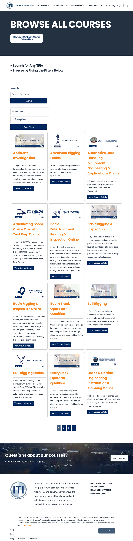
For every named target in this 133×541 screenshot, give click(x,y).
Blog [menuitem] (12, 538)
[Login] (120, 5)
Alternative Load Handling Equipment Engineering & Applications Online (103, 163)
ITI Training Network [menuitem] (101, 483)
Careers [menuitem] (21, 538)
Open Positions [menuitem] (98, 493)
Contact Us (119, 458)
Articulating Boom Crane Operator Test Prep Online (28, 229)
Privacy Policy (26, 525)
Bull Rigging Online (28, 373)
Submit (29, 101)
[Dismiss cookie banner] (114, 513)
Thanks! (107, 531)
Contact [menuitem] (111, 5)
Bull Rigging (97, 303)
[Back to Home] (20, 5)
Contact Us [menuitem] (33, 538)
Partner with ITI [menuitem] (98, 487)
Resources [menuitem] (94, 5)
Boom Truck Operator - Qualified (60, 308)
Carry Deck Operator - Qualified (59, 378)
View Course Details (24, 188)
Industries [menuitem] (76, 5)
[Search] (127, 5)
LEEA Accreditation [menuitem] (100, 490)
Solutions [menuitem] (59, 5)
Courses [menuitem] (42, 5)
